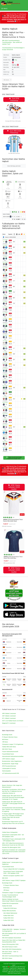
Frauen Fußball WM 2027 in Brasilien (13, 869)
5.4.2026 (5, 279)
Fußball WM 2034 (8, 918)
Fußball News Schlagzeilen (10, 832)
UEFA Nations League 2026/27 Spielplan (14, 880)
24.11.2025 (5, 385)
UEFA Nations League (8, 759)
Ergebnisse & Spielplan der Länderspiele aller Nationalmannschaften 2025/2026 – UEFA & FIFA (14, 851)
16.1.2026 (5, 335)
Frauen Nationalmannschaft (10, 751)
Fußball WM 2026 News (9, 746)
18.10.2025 (5, 413)
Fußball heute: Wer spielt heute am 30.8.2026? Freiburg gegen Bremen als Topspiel (13, 803)
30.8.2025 (5, 441)
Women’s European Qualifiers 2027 (13, 875)
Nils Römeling (21, 966)
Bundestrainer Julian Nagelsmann (12, 761)
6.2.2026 (5, 318)
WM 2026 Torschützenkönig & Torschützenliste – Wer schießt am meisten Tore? (12, 42)
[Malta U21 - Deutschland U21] (14, 700)
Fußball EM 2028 (7, 906)
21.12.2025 (5, 363)
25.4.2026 (5, 262)
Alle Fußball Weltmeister (10, 913)
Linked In (23, 971)
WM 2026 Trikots (7, 749)
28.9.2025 (5, 424)
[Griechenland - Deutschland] (14, 657)
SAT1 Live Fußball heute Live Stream (12, 720)
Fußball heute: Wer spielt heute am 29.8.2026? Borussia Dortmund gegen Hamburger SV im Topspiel (13, 797)
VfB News (5, 742)
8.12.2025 (5, 374)
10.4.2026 (5, 273)
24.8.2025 (5, 447)
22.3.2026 (5, 284)
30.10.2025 (5, 402)
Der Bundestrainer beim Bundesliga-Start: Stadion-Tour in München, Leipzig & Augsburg (13, 809)
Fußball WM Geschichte (9, 910)
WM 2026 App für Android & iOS (17, 970)
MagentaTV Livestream (9, 723)
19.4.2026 (5, 267)
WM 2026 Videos (7, 958)
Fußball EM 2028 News (10, 908)
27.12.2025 (5, 357)
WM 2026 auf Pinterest (14, 971)
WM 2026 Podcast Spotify (14, 973)
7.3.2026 (5, 295)
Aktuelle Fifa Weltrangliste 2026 (11, 847)
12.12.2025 (5, 368)
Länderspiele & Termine (9, 768)
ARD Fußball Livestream (9, 713)
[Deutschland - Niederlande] (14, 668)
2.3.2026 (5, 301)
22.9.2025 (5, 430)
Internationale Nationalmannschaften (12, 756)
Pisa (16, 60)
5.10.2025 (5, 419)
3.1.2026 (5, 352)
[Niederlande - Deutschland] (14, 641)
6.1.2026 (5, 346)
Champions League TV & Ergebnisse (12, 744)
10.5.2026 (5, 251)
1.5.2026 (5, 256)
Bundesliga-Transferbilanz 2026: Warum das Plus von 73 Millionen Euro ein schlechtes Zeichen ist (13, 791)
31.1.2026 (5, 324)
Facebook (4, 971)
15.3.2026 (5, 290)
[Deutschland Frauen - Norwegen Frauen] (14, 678)
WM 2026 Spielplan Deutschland (11, 937)
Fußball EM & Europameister (10, 903)
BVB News (5, 739)
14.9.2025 (5, 436)
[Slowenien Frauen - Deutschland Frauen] (14, 684)
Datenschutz (13, 968)
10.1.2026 (5, 340)
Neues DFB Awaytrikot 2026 (10, 944)
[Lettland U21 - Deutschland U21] (14, 695)
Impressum (6, 968)
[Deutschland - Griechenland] (14, 646)
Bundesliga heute (7, 734)
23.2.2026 (5, 307)
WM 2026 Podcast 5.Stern (9, 947)
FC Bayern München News (9, 737)
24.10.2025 (5, 408)
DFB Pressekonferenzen (9, 766)
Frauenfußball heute (8, 754)
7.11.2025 (5, 391)
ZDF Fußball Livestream (9, 716)
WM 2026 (5, 878)
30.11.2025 (5, 380)
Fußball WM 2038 (8, 920)
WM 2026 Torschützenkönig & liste (12, 956)
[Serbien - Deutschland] (14, 662)
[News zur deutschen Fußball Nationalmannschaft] (10, 3)
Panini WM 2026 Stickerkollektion (11, 949)
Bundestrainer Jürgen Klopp (10, 763)
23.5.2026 (5, 239)
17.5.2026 (5, 245)
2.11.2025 (5, 396)
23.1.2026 (5, 329)
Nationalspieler (6, 771)
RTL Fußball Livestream (9, 718)
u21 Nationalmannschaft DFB (10, 773)
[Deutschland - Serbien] (14, 652)
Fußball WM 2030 (8, 915)
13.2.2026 (5, 312)
